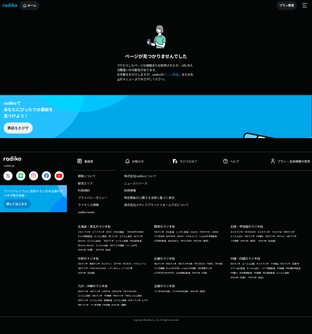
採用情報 (130, 190)
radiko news (86, 212)
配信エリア (85, 183)
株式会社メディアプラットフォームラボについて (156, 205)
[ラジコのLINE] (20, 176)
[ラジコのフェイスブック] (46, 176)
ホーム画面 (171, 74)
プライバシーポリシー (93, 197)
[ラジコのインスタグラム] (33, 175)
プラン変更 (286, 5)
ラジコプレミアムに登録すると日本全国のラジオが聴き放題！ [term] (33, 193)
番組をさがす (18, 128)
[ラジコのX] (8, 176)
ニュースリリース (135, 183)
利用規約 (84, 190)
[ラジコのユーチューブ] (59, 176)
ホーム (31, 5)
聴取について (87, 176)
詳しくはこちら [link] (16, 204)
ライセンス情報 (88, 205)
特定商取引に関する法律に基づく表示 (149, 197)
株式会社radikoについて (140, 176)
